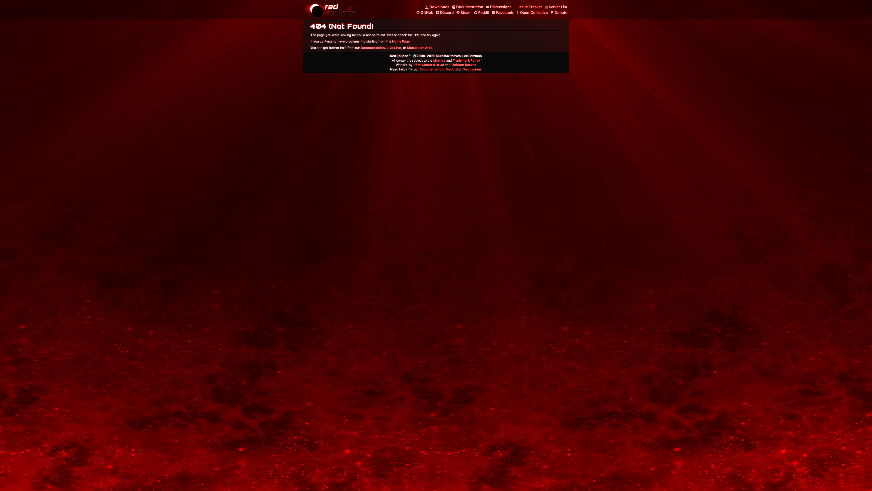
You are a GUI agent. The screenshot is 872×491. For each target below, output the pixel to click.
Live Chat (394, 48)
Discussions (472, 69)
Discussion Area (419, 48)
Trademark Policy (466, 60)
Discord (452, 69)
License (439, 60)
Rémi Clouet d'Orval (429, 65)
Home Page (401, 41)
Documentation (373, 48)
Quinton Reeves (463, 65)
